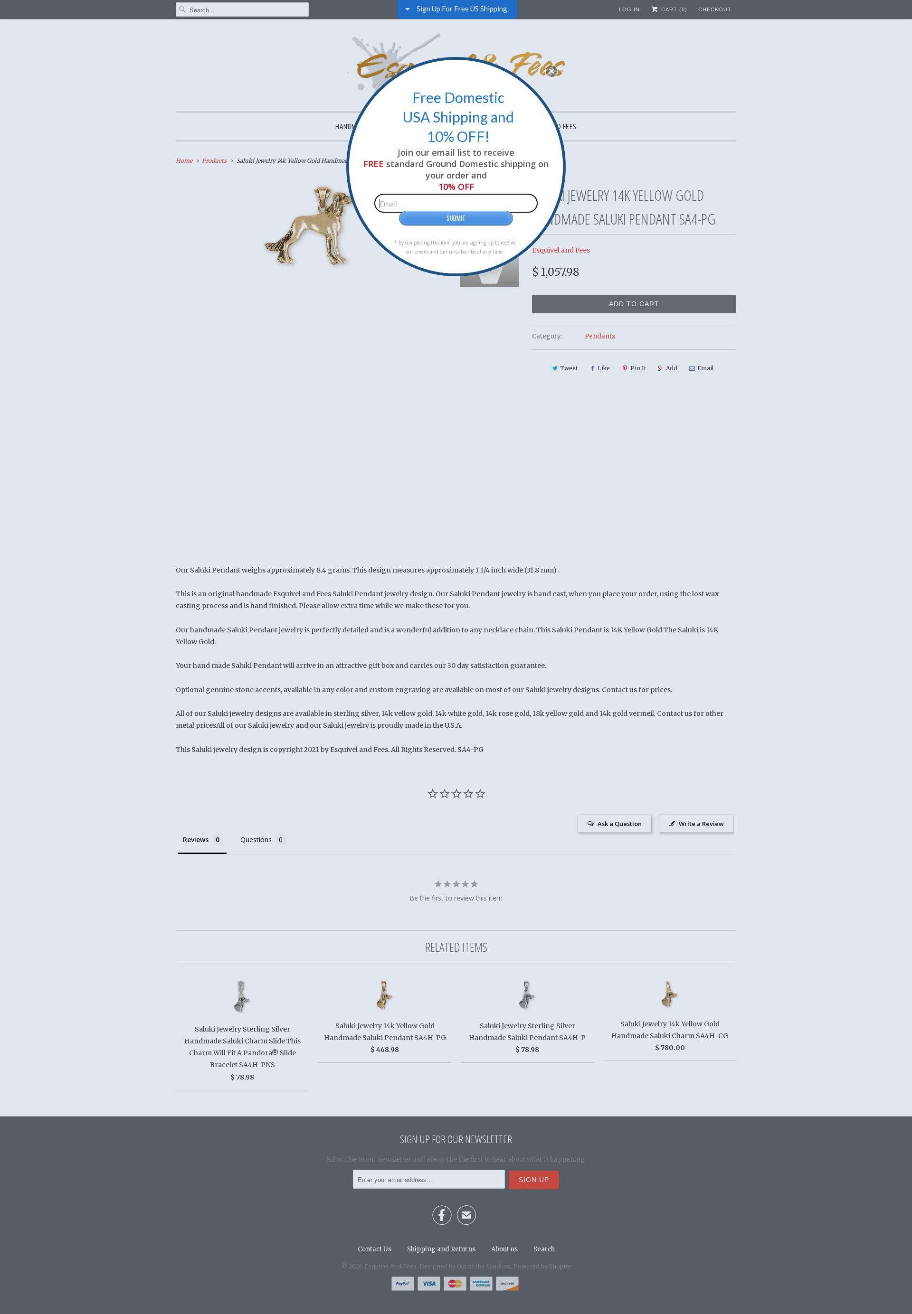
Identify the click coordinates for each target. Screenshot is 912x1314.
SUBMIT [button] (456, 218)
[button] (551, 71)
